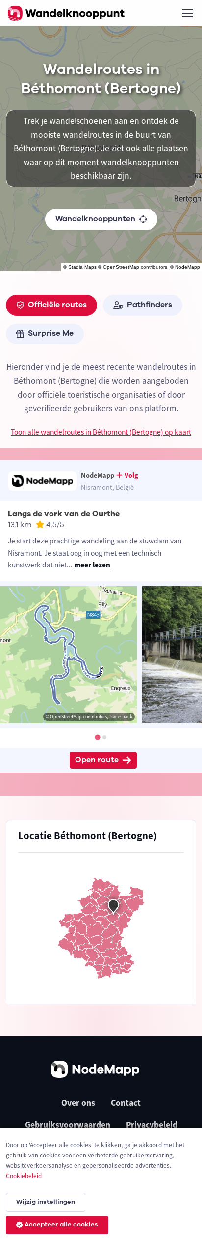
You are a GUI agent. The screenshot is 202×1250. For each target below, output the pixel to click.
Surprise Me (51, 333)
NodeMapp (187, 267)
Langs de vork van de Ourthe (64, 513)
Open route (97, 760)
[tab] (97, 737)
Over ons (78, 1102)
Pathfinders (149, 304)
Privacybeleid (151, 1124)
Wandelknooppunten (95, 218)
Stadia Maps (82, 267)
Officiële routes (57, 304)
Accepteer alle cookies (61, 1224)
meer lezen (92, 564)
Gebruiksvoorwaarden (67, 1124)
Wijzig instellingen (45, 1202)
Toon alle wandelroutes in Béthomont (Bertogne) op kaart (101, 432)
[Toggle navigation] (186, 13)
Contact (126, 1102)
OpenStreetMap (121, 267)
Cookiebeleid (24, 1176)
